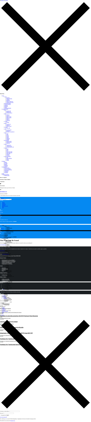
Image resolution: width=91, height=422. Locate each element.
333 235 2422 (2, 250)
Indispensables (4, 166)
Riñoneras (6, 294)
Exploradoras (6, 170)
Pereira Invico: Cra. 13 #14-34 (7, 263)
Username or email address (5, 411)
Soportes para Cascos (9, 102)
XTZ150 (7, 154)
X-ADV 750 (8, 124)
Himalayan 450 (8, 142)
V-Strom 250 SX (9, 146)
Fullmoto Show (6, 175)
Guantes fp (4, 204)
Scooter (7, 160)
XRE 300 (8, 125)
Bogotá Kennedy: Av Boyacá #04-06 (8, 260)
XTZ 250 (7, 155)
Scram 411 (8, 143)
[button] (45, 216)
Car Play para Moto (7, 168)
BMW (5, 113)
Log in (8, 415)
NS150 (7, 135)
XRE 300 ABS (8, 126)
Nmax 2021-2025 (9, 152)
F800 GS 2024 (8, 117)
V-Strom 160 (8, 145)
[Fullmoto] (4, 0)
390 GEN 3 (8, 130)
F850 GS (7, 118)
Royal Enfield (6, 140)
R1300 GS (8, 120)
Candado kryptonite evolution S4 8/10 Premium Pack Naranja (19, 316)
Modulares (8, 100)
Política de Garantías (5, 279)
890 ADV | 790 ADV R (10, 131)
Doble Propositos (9, 98)
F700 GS (7, 114)
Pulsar (5, 132)
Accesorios (6, 172)
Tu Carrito (4, 269)
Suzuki (5, 144)
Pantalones (6, 106)
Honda (5, 123)
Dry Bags (5, 163)
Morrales (5, 164)
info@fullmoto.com (3, 191)
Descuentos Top (2, 306)
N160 (7, 133)
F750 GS (7, 115)
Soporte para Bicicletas (8, 169)
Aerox (7, 148)
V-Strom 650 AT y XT (10, 276)
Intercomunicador (5, 311)
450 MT (7, 122)
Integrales (8, 97)
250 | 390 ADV (8, 259)
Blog (3, 270)
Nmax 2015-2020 (9, 151)
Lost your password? (3, 417)
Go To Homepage (3, 244)
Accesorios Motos (5, 109)
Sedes (3, 173)
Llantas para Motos (7, 156)
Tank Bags (6, 295)
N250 (7, 134)
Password (2, 413)
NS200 (7, 137)
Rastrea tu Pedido (5, 268)
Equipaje (3, 161)
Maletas (5, 162)
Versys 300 (8, 128)
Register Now (12, 420)
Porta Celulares (6, 167)
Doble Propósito (9, 158)
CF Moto (5, 121)
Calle (7, 157)
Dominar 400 (8, 111)
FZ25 (7, 149)
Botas (3, 312)
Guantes (5, 107)
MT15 (7, 150)
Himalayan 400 (8, 141)
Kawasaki (6, 127)
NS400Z (7, 139)
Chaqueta (3, 205)
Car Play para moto (7, 104)
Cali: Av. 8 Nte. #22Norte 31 (7, 262)
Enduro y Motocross (9, 101)
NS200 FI (8, 138)
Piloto (3, 95)
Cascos (5, 96)
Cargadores (6, 171)
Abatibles (7, 99)
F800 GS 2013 (8, 116)
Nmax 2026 (8, 153)
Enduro (7, 159)
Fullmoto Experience (5, 174)
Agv (3, 207)
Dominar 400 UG (9, 112)
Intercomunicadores (7, 103)
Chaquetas (6, 105)
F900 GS (7, 119)
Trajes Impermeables (7, 108)
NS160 (7, 136)
